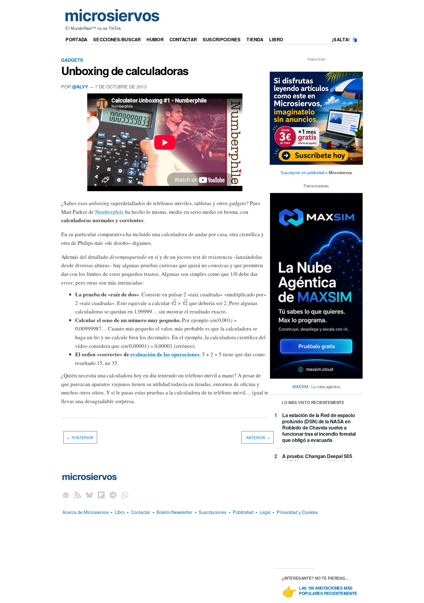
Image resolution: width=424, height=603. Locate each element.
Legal (264, 512)
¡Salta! (341, 39)
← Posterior (80, 437)
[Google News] (65, 494)
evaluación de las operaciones (165, 354)
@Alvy (80, 86)
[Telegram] (113, 494)
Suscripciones (222, 39)
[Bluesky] (89, 494)
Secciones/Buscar (117, 39)
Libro (276, 39)
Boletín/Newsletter (174, 512)
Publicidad (243, 512)
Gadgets (72, 60)
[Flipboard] (101, 494)
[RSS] (77, 494)
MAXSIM (300, 386)
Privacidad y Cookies (297, 512)
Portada (76, 39)
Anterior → (257, 437)
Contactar (183, 39)
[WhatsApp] (124, 494)
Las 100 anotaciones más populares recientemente (328, 591)
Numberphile (109, 211)
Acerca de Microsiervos (85, 512)
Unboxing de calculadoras (124, 70)
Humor (155, 39)
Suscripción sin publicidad (302, 172)
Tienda (254, 39)
